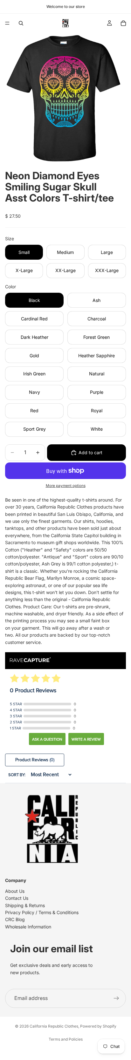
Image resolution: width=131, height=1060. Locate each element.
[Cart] (123, 23)
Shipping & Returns (25, 905)
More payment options (66, 485)
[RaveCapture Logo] (30, 660)
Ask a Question (47, 739)
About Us (14, 891)
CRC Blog (15, 919)
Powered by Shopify (98, 1026)
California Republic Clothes (54, 1026)
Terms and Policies (66, 1039)
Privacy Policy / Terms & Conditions (42, 912)
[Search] (21, 23)
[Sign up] (116, 998)
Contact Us (16, 898)
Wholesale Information (28, 926)
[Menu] (7, 23)
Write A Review (86, 739)
